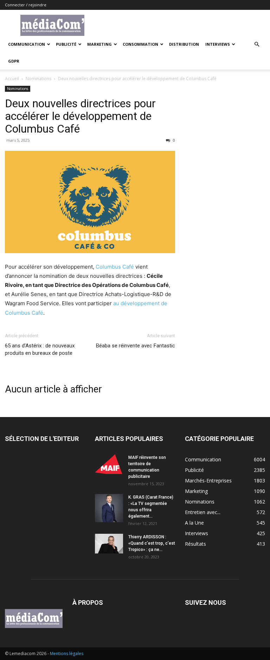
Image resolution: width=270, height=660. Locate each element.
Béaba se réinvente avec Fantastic (135, 345)
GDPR (13, 61)
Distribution (184, 44)
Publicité (66, 44)
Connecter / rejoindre (25, 4)
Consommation (140, 44)
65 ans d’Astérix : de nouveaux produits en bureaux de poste (40, 349)
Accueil (12, 79)
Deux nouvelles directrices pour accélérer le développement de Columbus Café (80, 116)
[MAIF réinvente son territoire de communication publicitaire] (109, 464)
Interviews (217, 44)
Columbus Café (115, 266)
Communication (26, 44)
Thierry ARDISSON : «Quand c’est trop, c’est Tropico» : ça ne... (151, 543)
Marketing (99, 44)
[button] (256, 44)
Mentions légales (66, 653)
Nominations (38, 79)
